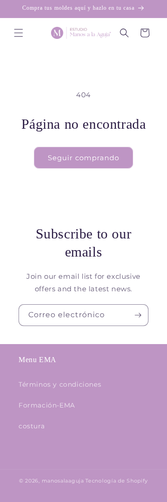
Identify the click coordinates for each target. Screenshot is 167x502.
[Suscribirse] (138, 315)
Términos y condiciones (60, 384)
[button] (18, 33)
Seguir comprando (83, 157)
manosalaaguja (63, 480)
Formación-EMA (47, 405)
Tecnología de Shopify (116, 480)
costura (32, 426)
